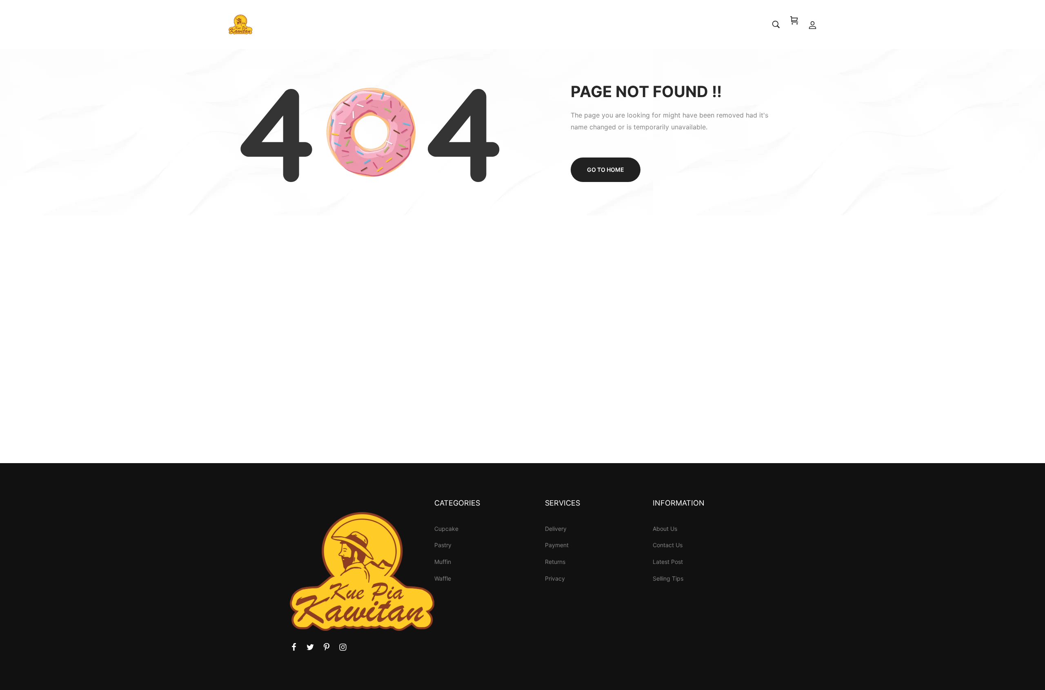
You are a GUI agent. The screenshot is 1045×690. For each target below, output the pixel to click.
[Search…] (776, 24)
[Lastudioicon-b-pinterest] (326, 647)
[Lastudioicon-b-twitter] (310, 647)
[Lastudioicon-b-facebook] (294, 647)
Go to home (605, 169)
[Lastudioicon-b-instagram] (343, 647)
